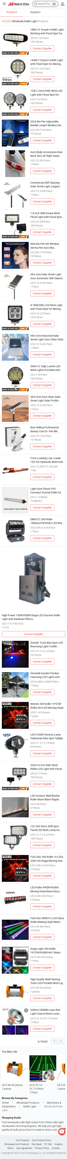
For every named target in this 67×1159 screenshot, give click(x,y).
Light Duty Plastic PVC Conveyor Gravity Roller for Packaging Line (45, 491)
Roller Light (29, 1106)
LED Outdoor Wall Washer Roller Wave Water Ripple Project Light (45, 797)
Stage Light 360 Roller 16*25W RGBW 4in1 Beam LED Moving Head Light (45, 951)
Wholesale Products (27, 1102)
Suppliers (35, 12)
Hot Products (22, 1140)
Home (5, 1102)
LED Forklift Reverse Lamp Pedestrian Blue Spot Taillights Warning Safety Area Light (47, 736)
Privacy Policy (42, 1148)
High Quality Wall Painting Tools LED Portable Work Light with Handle (47, 981)
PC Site (48, 1144)
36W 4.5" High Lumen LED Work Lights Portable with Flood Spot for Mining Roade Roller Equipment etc (46, 368)
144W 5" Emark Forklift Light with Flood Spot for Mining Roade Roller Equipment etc (46, 62)
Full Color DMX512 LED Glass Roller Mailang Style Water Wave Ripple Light (47, 920)
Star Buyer (37, 1144)
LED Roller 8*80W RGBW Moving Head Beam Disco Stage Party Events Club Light (47, 889)
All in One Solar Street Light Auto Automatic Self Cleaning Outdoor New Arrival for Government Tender (47, 276)
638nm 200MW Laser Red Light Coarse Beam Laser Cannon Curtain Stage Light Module (46, 1012)
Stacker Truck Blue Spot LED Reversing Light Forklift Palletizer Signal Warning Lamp (46, 644)
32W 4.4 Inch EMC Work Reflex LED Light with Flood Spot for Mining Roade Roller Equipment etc (46, 767)
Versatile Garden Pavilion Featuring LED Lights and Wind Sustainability (45, 675)
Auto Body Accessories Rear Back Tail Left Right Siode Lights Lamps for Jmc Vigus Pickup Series (46, 154)
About (10, 1148)
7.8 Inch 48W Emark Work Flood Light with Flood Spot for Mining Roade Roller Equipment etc (46, 215)
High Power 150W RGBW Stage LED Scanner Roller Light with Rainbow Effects (31, 617)
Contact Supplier (42, 48)
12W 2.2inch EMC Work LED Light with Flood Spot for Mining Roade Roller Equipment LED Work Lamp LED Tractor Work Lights (46, 93)
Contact (56, 1148)
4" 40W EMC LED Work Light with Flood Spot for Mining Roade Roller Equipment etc (46, 307)
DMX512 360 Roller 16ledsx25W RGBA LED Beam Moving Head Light (47, 521)
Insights (59, 1144)
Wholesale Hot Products (16, 1144)
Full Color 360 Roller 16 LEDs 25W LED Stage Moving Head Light (47, 859)
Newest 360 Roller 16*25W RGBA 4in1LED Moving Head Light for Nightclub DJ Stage (46, 706)
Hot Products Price (41, 1140)
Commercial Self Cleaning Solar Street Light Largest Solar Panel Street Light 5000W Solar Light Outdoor (46, 184)
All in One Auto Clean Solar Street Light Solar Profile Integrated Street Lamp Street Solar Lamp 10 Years (47, 399)
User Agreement (24, 1148)
